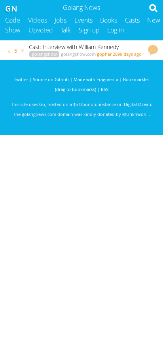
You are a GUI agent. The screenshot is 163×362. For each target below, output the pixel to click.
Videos (37, 20)
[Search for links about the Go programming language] (155, 10)
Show (13, 30)
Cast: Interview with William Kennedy (74, 47)
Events (83, 20)
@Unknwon (134, 114)
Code (12, 20)
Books (108, 20)
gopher (104, 54)
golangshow (44, 54)
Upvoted (40, 30)
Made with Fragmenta (96, 79)
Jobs (60, 20)
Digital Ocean (137, 104)
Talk (66, 30)
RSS (104, 89)
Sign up (89, 30)
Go (42, 104)
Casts (132, 20)
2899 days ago (127, 54)
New (153, 20)
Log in (115, 30)
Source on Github (51, 79)
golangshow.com (78, 54)
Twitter (21, 79)
